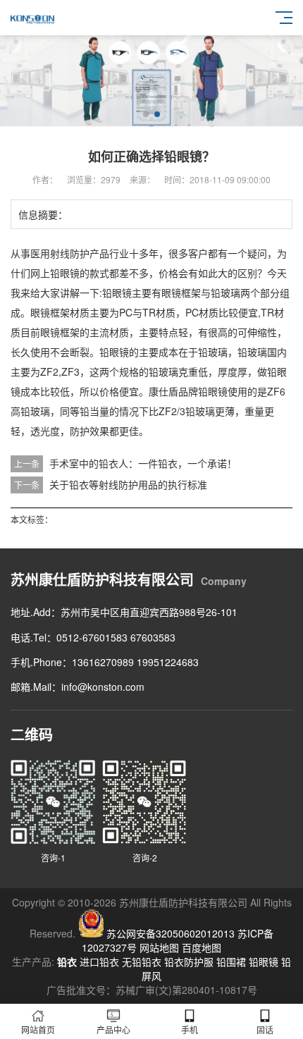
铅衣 (67, 961)
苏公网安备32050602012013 (170, 933)
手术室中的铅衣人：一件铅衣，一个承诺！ (143, 463)
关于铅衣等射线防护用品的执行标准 (128, 484)
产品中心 (113, 1029)
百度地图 (201, 947)
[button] (146, 114)
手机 (189, 1029)
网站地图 (159, 947)
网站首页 (38, 1029)
